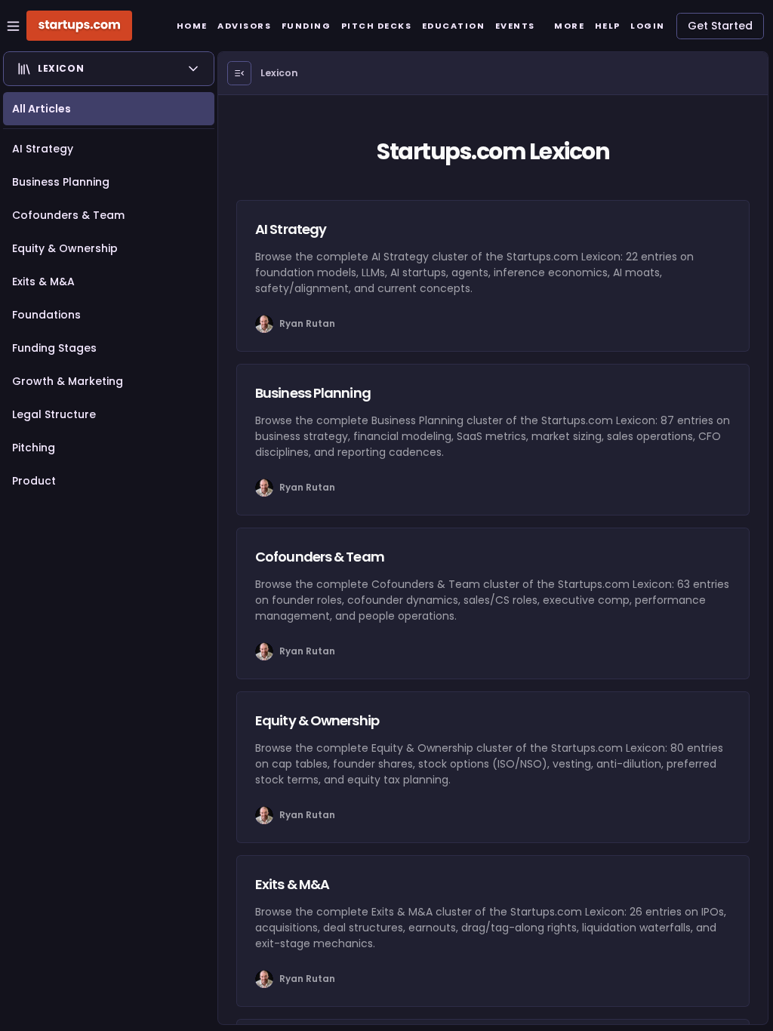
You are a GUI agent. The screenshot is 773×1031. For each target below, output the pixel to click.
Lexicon (279, 72)
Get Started (720, 25)
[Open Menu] (239, 73)
